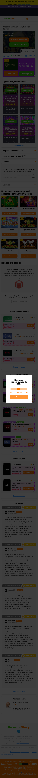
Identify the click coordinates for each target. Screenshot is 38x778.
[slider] (18, 389)
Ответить (19, 397)
